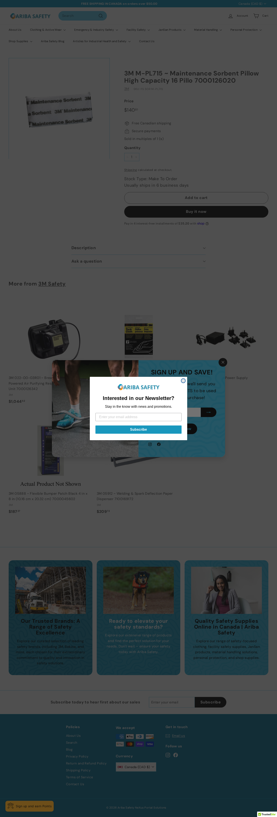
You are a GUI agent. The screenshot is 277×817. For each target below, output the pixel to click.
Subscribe (138, 429)
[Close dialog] (183, 381)
